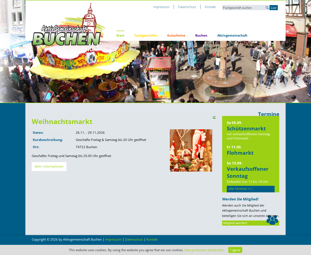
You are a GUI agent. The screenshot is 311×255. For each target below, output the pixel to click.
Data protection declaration (204, 250)
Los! (274, 8)
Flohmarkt (240, 152)
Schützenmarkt (246, 128)
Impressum (161, 7)
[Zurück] (213, 117)
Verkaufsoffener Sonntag (247, 172)
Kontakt (210, 7)
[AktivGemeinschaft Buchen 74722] (69, 27)
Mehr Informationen (49, 166)
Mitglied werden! (235, 223)
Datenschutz (187, 7)
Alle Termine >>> (241, 189)
